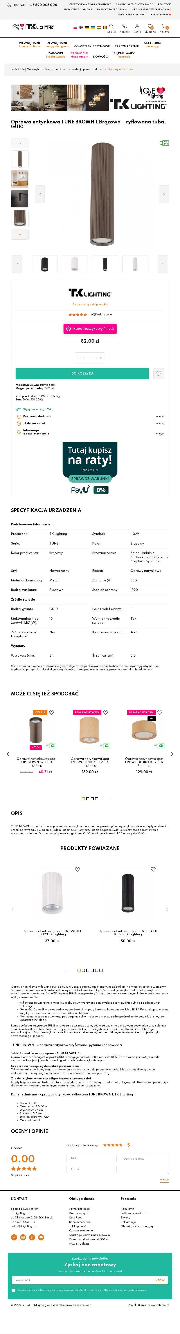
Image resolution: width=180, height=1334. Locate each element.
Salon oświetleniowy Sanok (134, 5)
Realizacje (164, 5)
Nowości (101, 56)
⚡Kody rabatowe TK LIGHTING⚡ (151, 10)
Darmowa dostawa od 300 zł (88, 1239)
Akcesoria (152, 45)
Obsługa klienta (81, 1198)
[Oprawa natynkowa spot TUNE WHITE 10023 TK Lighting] (75, 264)
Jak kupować (77, 1226)
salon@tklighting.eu (23, 1226)
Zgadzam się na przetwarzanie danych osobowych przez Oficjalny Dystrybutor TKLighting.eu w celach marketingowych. (82, 1290)
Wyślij (164, 1179)
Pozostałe (128, 1198)
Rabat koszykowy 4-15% (93, 328)
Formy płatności (79, 1209)
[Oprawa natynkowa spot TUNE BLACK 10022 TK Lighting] (45, 264)
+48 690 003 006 (42, 5)
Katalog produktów (131, 15)
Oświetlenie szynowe (92, 46)
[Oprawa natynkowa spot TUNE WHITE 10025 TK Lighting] (135, 264)
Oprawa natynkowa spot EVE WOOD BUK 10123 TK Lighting (144, 762)
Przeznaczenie (127, 46)
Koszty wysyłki (78, 1213)
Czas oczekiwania (81, 1230)
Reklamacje (128, 1222)
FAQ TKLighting (79, 1244)
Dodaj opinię (103, 314)
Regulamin (128, 1209)
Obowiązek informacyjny (137, 1226)
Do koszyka (82, 373)
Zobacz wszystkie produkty (90, 304)
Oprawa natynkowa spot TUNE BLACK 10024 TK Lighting (128, 933)
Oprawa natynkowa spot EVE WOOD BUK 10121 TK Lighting (90, 762)
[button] (20, 143)
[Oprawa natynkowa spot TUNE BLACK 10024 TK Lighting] (105, 264)
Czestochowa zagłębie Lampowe (90, 5)
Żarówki (55, 55)
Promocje (79, 55)
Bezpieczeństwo (80, 1222)
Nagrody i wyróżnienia (112, 10)
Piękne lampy (124, 55)
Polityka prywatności (134, 1213)
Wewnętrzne (30, 45)
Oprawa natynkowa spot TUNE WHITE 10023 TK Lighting (52, 933)
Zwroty (125, 1217)
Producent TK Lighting (77, 10)
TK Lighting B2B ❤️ (160, 15)
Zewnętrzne (57, 45)
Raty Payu (75, 1217)
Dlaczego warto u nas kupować (89, 1235)
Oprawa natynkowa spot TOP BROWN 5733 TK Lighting (36, 762)
